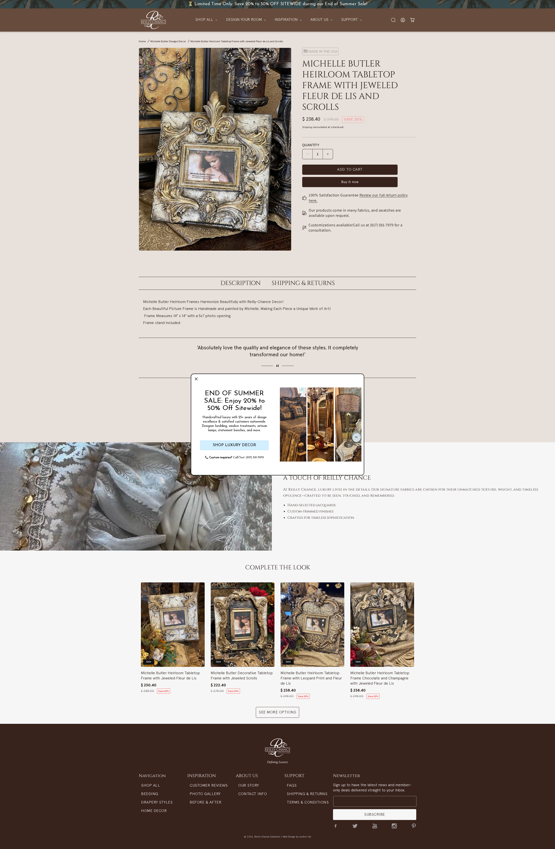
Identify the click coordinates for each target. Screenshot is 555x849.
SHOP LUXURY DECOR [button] (234, 445)
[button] (196, 379)
